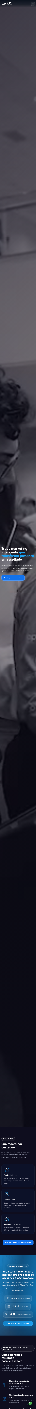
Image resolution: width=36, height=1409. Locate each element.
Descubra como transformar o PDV (18, 1242)
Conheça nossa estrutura (18, 1323)
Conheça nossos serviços (13, 578)
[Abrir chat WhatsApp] (30, 1403)
